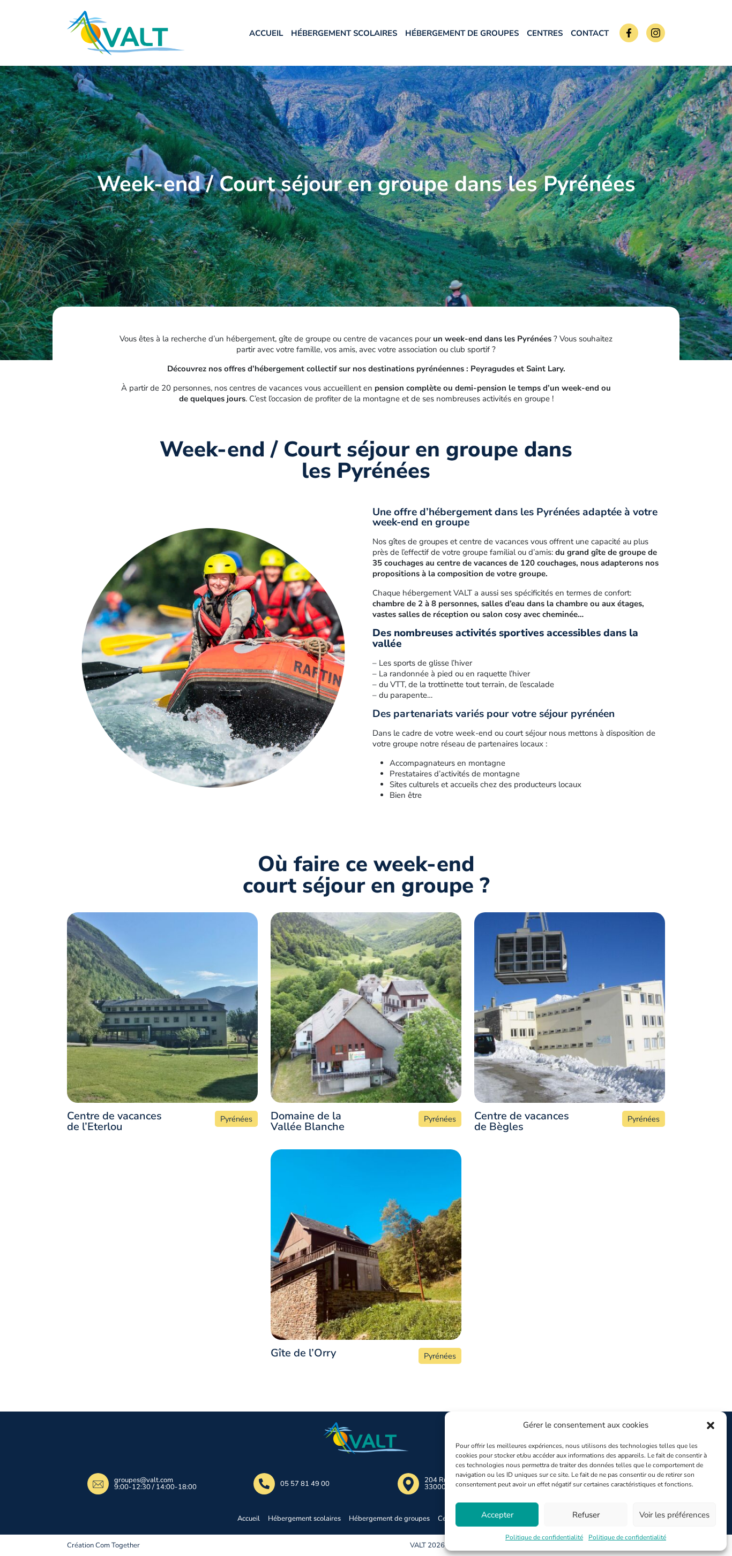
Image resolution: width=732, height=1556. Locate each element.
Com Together (117, 1545)
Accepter (497, 1514)
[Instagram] (655, 33)
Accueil (266, 33)
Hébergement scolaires (344, 33)
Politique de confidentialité (544, 1537)
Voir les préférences (674, 1514)
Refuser (586, 1514)
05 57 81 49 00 (305, 1484)
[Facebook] (628, 33)
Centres (545, 33)
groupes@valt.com (143, 1480)
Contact (590, 33)
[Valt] (137, 33)
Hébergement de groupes (462, 33)
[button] (710, 1425)
